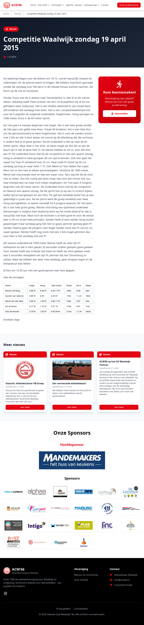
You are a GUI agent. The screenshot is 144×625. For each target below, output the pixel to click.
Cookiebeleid (81, 608)
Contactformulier (123, 585)
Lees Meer (25, 407)
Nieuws (78, 5)
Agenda (69, 5)
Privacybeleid (63, 608)
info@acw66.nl (122, 579)
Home (33, 5)
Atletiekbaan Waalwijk (126, 574)
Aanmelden (121, 113)
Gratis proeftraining (129, 5)
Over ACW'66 (81, 579)
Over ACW (42, 5)
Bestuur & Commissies (86, 574)
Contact (104, 5)
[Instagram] (5, 593)
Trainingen (56, 5)
